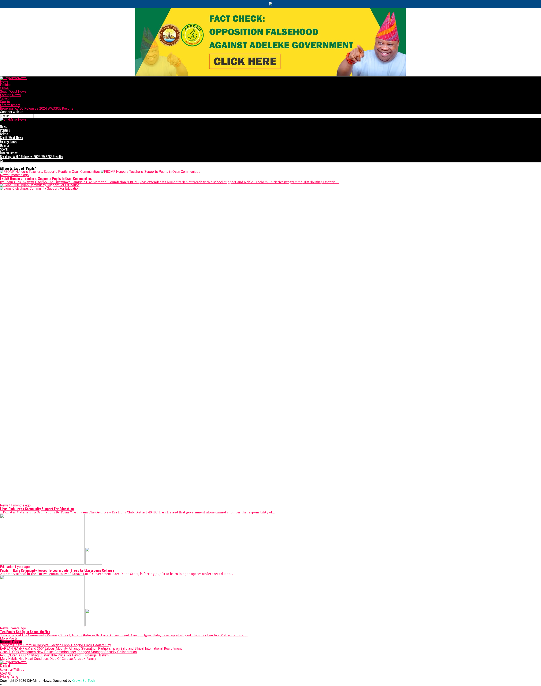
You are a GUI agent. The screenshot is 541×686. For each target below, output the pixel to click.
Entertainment (10, 105)
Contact (5, 665)
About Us (6, 673)
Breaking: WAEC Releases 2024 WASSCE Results (36, 108)
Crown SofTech (83, 681)
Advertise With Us (12, 669)
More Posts (9, 638)
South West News (13, 92)
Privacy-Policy (9, 676)
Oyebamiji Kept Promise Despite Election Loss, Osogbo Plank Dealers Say (55, 645)
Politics (5, 85)
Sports (5, 102)
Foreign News (10, 95)
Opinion (5, 98)
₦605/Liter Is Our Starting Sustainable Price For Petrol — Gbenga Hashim (54, 655)
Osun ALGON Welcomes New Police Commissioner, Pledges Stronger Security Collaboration (68, 652)
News (4, 81)
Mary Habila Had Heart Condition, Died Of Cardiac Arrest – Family (48, 659)
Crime (4, 88)
